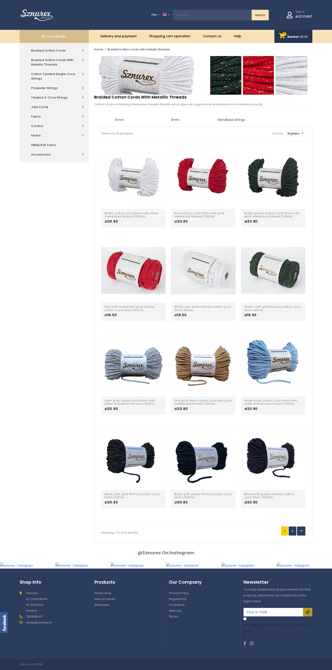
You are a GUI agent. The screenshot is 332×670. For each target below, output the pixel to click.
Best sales (101, 605)
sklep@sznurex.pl (39, 622)
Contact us (212, 36)
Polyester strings (44, 88)
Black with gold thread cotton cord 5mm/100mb (132, 496)
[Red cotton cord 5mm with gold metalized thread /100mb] (203, 176)
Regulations (177, 599)
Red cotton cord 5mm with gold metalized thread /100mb (199, 215)
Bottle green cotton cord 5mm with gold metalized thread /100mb (272, 215)
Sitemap (175, 611)
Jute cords (40, 107)
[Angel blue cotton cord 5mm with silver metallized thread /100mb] (273, 364)
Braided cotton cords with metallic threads (52, 62)
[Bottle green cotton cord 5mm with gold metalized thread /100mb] (273, 176)
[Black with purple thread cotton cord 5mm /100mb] (273, 457)
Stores (173, 616)
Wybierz (294, 133)
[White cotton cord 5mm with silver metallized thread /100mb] (133, 176)
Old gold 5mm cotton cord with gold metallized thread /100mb (203, 402)
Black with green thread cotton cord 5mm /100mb (203, 496)
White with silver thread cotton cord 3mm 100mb (202, 308)
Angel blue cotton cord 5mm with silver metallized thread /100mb (270, 402)
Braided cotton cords (48, 50)
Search (260, 15)
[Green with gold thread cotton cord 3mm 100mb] (273, 270)
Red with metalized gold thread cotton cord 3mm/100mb (130, 308)
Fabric (36, 116)
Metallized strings (231, 120)
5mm (119, 120)
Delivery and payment (119, 36)
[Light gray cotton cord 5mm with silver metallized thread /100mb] (133, 364)
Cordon (37, 126)
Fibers (36, 135)
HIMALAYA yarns (43, 145)
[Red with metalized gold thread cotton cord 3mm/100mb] (133, 270)
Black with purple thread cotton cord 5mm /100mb (269, 496)
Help (237, 36)
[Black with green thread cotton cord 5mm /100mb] (203, 457)
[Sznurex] (37, 15)
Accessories (41, 154)
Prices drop (102, 593)
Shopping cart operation (169, 36)
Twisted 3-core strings (49, 97)
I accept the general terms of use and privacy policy (276, 628)
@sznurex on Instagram (166, 553)
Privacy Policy (179, 593)
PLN (154, 15)
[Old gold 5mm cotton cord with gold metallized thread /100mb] (203, 364)
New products (104, 599)
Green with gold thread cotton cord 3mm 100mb (272, 308)
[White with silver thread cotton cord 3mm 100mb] (203, 270)
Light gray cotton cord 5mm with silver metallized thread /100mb (130, 402)
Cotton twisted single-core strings (53, 76)
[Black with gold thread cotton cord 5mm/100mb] (133, 457)
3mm (175, 120)
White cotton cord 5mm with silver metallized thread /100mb (132, 215)
